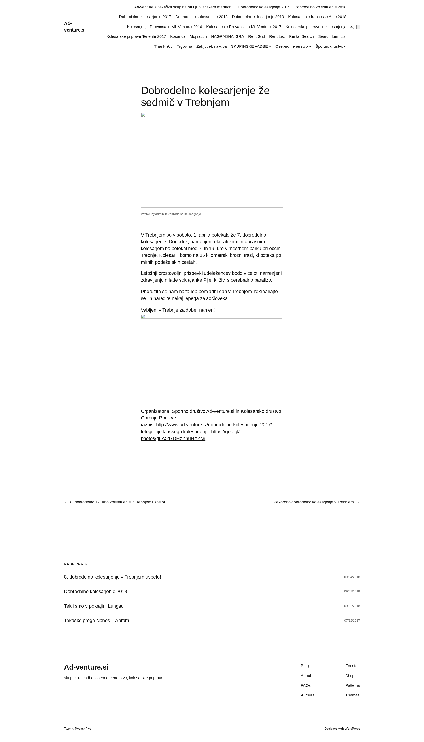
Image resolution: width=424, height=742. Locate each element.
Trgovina (184, 46)
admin (159, 214)
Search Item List (332, 36)
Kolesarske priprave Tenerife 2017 (136, 36)
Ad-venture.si (86, 667)
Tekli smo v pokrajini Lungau (94, 606)
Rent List (277, 36)
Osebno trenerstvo (291, 46)
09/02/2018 (352, 606)
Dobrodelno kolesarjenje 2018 (201, 17)
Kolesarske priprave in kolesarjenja (316, 27)
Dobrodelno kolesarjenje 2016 (320, 7)
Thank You (163, 46)
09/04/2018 (352, 577)
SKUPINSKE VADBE (249, 46)
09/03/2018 (352, 591)
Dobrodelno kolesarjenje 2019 (258, 17)
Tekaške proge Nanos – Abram (96, 620)
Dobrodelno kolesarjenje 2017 (145, 17)
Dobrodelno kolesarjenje (184, 214)
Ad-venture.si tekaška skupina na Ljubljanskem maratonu (184, 7)
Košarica (178, 36)
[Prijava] (351, 27)
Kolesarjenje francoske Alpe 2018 (317, 17)
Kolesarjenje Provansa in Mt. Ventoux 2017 (243, 27)
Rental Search (301, 36)
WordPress (352, 728)
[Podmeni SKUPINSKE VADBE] (270, 46)
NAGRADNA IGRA (227, 36)
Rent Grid (256, 36)
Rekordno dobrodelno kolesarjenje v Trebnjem (313, 502)
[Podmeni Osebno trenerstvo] (310, 46)
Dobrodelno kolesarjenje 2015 (264, 7)
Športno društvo (329, 46)
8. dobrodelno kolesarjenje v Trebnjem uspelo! (112, 577)
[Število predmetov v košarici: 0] (358, 27)
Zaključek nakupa (211, 46)
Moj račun (198, 36)
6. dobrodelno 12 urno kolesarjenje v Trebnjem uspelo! (117, 502)
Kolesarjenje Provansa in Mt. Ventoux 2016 (164, 27)
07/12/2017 (352, 620)
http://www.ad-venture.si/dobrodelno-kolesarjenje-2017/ (214, 424)
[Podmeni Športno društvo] (345, 46)
